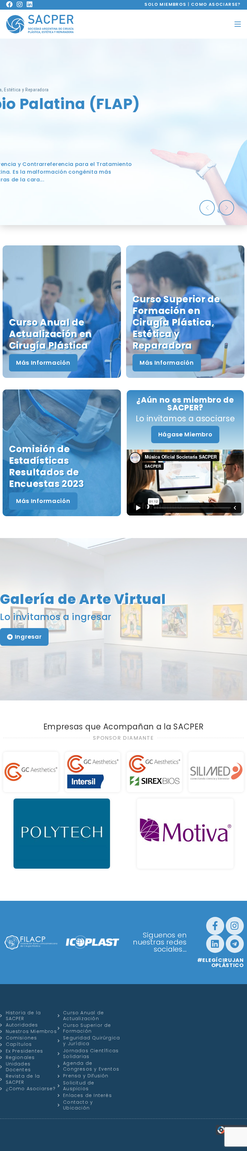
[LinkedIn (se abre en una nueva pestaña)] (32, 4)
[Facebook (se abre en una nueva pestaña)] (11, 4)
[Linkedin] (215, 944)
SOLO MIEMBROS (165, 4)
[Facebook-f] (215, 926)
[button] (207, 207)
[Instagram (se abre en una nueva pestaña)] (22, 4)
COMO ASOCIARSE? (216, 4)
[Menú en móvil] (237, 24)
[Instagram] (235, 926)
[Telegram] (235, 944)
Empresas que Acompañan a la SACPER (123, 726)
